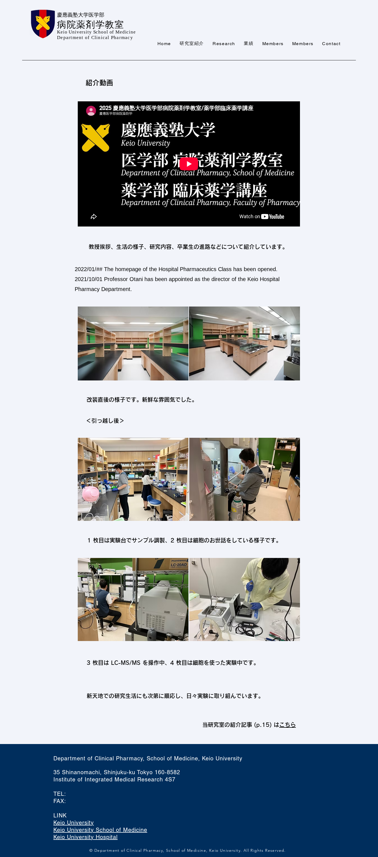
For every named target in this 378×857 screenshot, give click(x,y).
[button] (192, 43)
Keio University (73, 822)
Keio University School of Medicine (100, 830)
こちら (287, 724)
